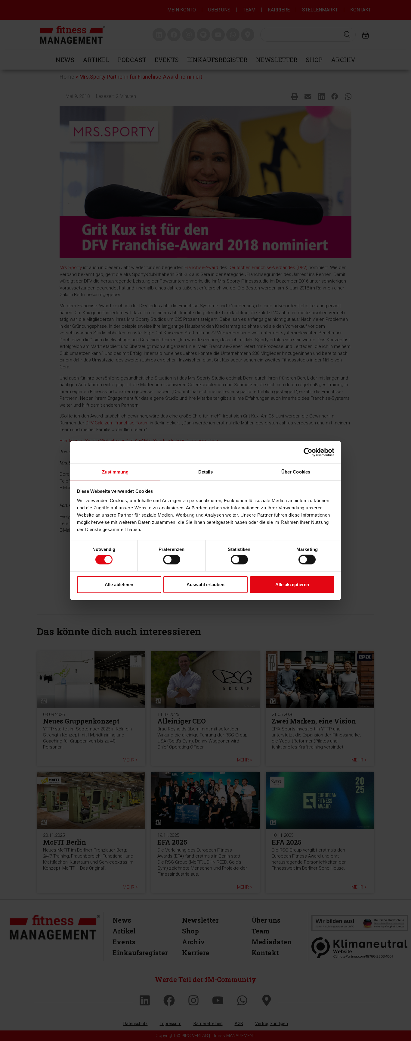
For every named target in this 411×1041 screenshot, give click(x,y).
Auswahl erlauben (205, 584)
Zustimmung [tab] (115, 471)
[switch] (171, 559)
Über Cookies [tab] (295, 471)
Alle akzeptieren (292, 584)
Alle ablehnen (119, 584)
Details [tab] (205, 471)
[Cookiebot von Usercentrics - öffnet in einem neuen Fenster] (308, 452)
